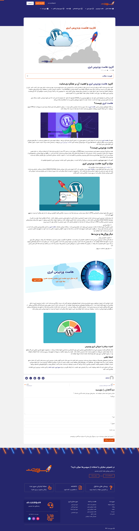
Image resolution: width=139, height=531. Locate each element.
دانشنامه (74, 486)
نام (113, 417)
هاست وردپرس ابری (98, 84)
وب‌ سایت (112, 430)
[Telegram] (29, 518)
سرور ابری (57, 367)
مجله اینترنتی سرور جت (37, 486)
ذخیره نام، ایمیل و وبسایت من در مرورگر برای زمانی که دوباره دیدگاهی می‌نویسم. (91, 436)
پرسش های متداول (101, 486)
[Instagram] (33, 518)
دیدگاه (112, 396)
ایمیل (113, 423)
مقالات (111, 70)
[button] (40, 3)
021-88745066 (52, 3)
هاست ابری (107, 103)
